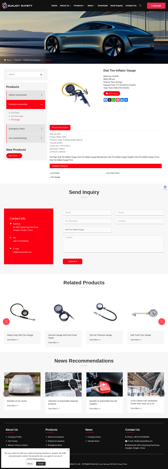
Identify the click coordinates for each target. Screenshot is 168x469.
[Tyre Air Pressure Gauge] (63, 312)
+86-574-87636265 (20, 241)
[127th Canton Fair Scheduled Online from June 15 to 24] (146, 384)
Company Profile (15, 437)
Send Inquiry (116, 5)
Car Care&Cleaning (18, 138)
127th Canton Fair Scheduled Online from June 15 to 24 (144, 402)
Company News (94, 437)
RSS (111, 464)
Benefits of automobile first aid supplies (103, 402)
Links (101, 464)
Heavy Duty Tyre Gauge (141, 335)
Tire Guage (47, 60)
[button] (6, 321)
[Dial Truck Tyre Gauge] (104, 312)
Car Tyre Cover (17, 116)
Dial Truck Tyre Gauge (99, 335)
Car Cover (15, 113)
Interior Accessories (18, 95)
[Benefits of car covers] (22, 384)
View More (13, 156)
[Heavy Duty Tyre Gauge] (146, 312)
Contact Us (131, 5)
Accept (40, 464)
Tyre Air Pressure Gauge (59, 335)
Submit (72, 261)
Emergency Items (17, 129)
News (90, 5)
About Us (64, 5)
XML (115, 464)
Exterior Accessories (32, 60)
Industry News (93, 441)
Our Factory (12, 441)
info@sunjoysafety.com (22, 252)
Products (78, 5)
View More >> (12, 343)
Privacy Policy (122, 464)
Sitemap (106, 464)
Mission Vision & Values (18, 445)
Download (103, 5)
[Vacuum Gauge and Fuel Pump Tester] (22, 312)
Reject (30, 464)
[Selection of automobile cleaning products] (63, 384)
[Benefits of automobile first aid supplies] (104, 384)
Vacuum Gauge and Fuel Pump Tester (21, 336)
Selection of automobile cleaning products (63, 402)
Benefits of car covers (17, 401)
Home (54, 5)
